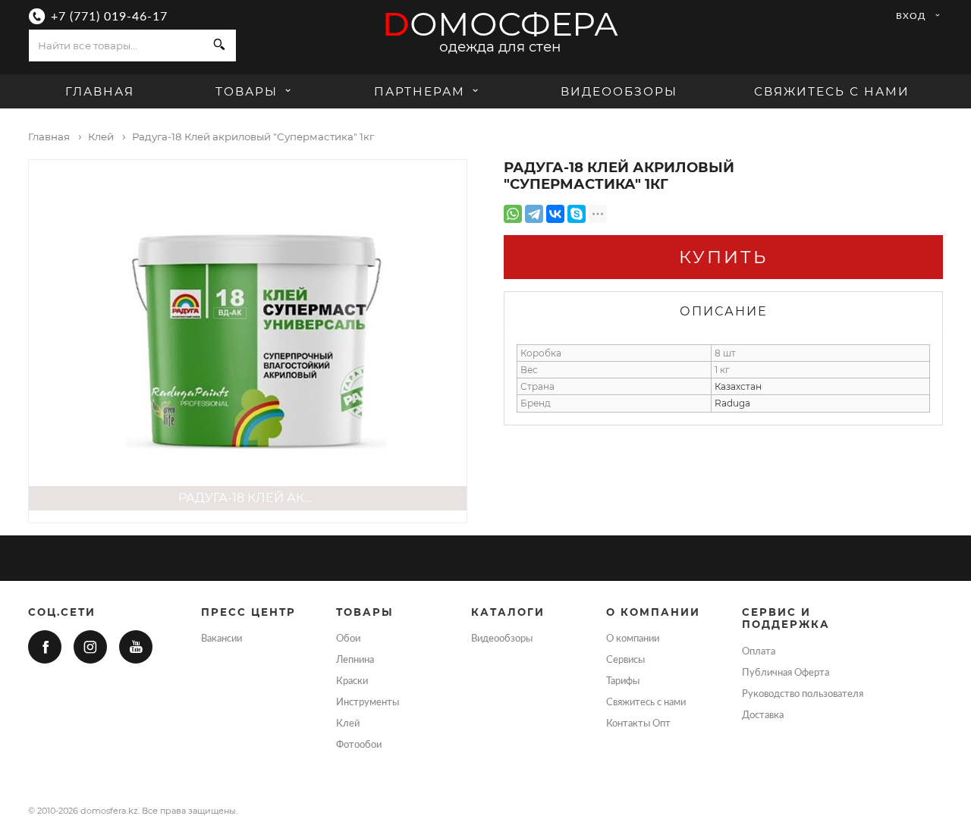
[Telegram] (534, 214)
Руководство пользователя (802, 694)
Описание (724, 311)
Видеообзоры (619, 91)
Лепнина (355, 659)
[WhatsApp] (513, 214)
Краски (352, 681)
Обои (348, 638)
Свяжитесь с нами (832, 91)
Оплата (758, 651)
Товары (248, 91)
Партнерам (419, 91)
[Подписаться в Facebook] (44, 647)
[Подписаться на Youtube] (135, 647)
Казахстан (738, 386)
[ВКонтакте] (555, 214)
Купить (723, 257)
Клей (348, 723)
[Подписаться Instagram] (90, 647)
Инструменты (367, 702)
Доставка (763, 715)
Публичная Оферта (785, 672)
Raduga (732, 403)
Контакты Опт (638, 723)
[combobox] (116, 45)
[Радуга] (248, 335)
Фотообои (359, 744)
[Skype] (576, 214)
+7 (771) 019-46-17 (109, 17)
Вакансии (221, 638)
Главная (99, 91)
